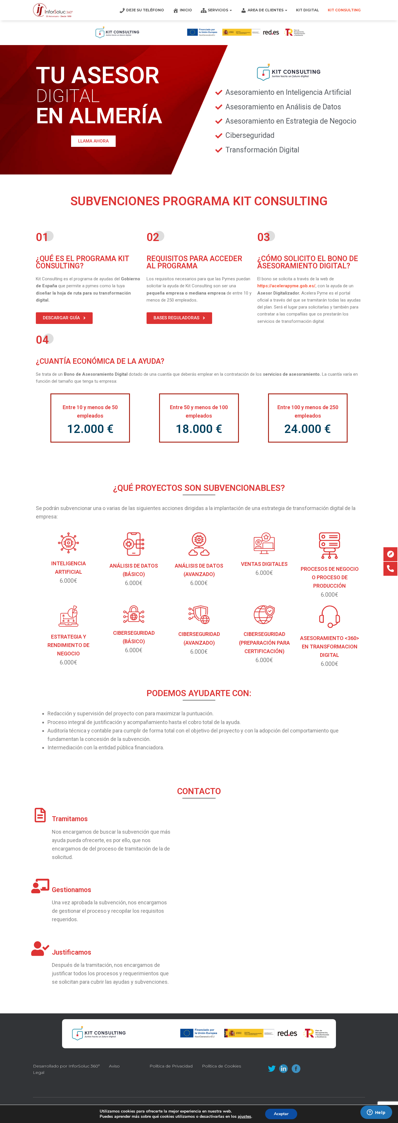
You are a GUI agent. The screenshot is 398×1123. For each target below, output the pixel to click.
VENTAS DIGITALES (264, 564)
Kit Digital (307, 10)
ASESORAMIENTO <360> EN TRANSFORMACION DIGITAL (329, 646)
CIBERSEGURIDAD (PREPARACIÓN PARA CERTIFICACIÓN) (264, 642)
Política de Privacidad (171, 1066)
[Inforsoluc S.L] (53, 10)
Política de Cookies (221, 1066)
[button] (93, 141)
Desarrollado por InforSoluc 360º (66, 1066)
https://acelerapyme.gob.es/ (286, 285)
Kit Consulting (344, 10)
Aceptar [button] (281, 1114)
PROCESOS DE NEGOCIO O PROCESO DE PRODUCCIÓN (330, 577)
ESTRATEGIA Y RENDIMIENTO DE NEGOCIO (68, 645)
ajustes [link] (244, 1116)
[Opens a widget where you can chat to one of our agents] (376, 1113)
